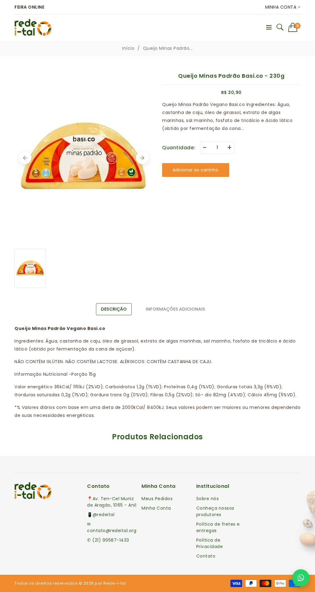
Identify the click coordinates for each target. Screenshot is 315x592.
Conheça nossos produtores (215, 511)
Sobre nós (207, 499)
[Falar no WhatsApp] (300, 577)
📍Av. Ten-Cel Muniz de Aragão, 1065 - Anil (111, 502)
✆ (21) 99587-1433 (108, 540)
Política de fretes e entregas (218, 527)
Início (128, 48)
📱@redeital (100, 515)
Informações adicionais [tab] (175, 309)
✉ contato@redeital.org (111, 527)
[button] (294, 27)
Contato (206, 556)
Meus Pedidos (157, 499)
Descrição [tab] (114, 309)
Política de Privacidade (209, 543)
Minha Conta (281, 7)
